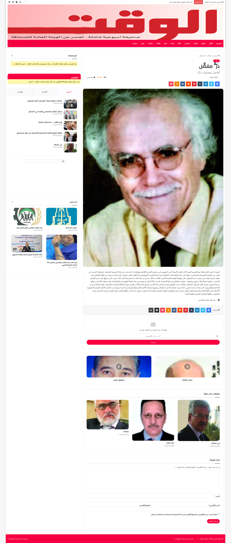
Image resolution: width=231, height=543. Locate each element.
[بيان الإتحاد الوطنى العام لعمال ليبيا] (26, 216)
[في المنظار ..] (199, 420)
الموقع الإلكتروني (145, 505)
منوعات (134, 43)
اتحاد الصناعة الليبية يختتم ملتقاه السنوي (27, 254)
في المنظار (58, 144)
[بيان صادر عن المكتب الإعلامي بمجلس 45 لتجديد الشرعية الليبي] (61, 247)
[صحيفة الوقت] (115, 22)
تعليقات (20, 92)
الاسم (217, 496)
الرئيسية (219, 43)
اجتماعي (187, 43)
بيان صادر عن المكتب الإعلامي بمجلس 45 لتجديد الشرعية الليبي (171, 2)
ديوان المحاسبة (71, 227)
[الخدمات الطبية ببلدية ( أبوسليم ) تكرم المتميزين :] (70, 104)
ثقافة (179, 43)
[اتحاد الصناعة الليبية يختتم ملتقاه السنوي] (26, 243)
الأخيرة (44, 92)
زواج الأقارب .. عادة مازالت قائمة (50, 122)
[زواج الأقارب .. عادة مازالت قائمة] (70, 125)
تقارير (142, 43)
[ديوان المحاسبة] (61, 216)
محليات (203, 43)
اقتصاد (195, 43)
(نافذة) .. (125, 431)
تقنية (165, 43)
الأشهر (68, 92)
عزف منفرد (170, 443)
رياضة (172, 43)
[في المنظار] (70, 147)
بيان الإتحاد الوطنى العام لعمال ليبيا (29, 227)
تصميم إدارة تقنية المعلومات (184, 539)
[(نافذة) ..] (108, 414)
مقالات (158, 43)
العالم (211, 43)
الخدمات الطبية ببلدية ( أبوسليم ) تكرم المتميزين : (44, 100)
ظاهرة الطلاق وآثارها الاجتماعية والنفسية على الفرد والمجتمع (39, 133)
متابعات (150, 43)
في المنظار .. (215, 443)
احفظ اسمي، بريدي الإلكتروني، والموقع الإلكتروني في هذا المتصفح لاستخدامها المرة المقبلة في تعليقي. (184, 514)
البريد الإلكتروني (214, 505)
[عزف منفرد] (153, 420)
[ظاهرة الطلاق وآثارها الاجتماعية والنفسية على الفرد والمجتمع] (70, 137)
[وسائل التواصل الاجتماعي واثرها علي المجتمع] (70, 114)
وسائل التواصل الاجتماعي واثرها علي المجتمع (45, 111)
